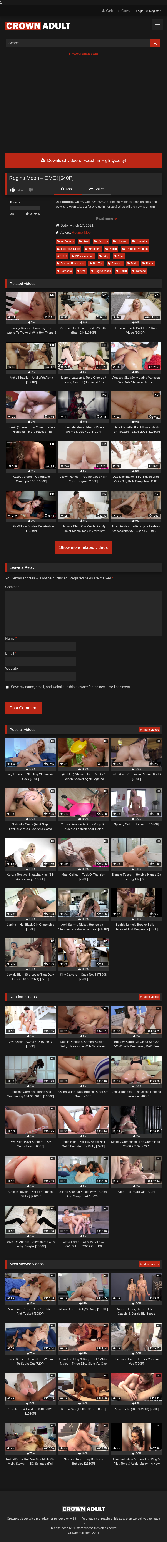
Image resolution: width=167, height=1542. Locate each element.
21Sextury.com (84, 256)
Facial (150, 263)
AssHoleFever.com (72, 263)
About (70, 189)
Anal (86, 241)
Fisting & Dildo (70, 248)
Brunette (142, 241)
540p (106, 256)
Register (155, 11)
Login (140, 11)
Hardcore (94, 248)
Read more (105, 218)
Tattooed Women (137, 248)
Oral (83, 271)
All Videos (67, 241)
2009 (63, 256)
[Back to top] (153, 1530)
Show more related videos (83, 547)
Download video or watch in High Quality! (86, 160)
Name (11, 638)
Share (99, 189)
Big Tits (103, 241)
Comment (12, 587)
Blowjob (122, 241)
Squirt (113, 248)
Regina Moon (82, 232)
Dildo (134, 263)
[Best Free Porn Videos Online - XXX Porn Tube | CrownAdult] (83, 26)
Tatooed (141, 271)
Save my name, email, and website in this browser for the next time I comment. (71, 687)
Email (10, 653)
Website (11, 668)
